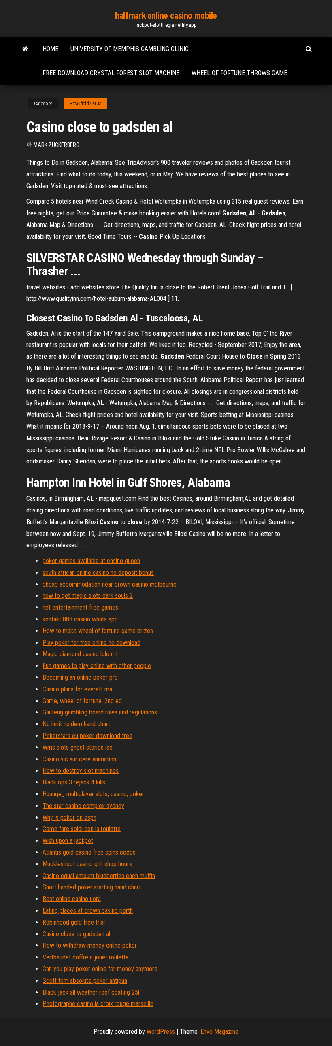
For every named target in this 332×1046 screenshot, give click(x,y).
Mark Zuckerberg (56, 145)
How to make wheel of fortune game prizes (98, 631)
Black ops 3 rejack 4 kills (74, 782)
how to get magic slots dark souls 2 (88, 596)
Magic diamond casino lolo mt (80, 654)
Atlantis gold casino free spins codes (89, 852)
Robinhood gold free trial (74, 922)
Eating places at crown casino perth (88, 910)
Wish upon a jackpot (68, 840)
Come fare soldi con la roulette (82, 829)
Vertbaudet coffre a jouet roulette (86, 957)
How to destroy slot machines (81, 770)
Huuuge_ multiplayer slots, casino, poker (93, 794)
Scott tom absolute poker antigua (85, 980)
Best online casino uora (72, 899)
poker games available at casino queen (91, 561)
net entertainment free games (80, 607)
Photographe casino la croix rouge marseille (98, 1004)
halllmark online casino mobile (166, 16)
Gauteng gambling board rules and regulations (100, 712)
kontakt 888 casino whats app (80, 619)
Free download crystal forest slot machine (111, 73)
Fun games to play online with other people (97, 666)
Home (50, 49)
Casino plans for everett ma (77, 689)
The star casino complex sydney (83, 806)
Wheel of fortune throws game (239, 73)
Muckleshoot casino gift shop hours (87, 864)
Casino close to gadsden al (76, 934)
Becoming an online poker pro (80, 677)
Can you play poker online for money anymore (100, 969)
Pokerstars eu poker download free (87, 736)
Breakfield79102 (85, 103)
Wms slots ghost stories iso (78, 747)
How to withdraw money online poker (90, 945)
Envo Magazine (219, 1031)
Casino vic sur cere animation (79, 759)
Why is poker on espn (69, 817)
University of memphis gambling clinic (129, 49)
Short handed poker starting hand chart (92, 887)
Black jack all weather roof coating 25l (91, 992)
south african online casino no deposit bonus (98, 572)
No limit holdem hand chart (76, 724)
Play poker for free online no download (91, 642)
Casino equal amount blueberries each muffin (99, 876)
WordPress (161, 1031)
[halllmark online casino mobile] (25, 49)
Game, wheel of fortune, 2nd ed (82, 701)
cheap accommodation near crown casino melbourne (110, 584)
